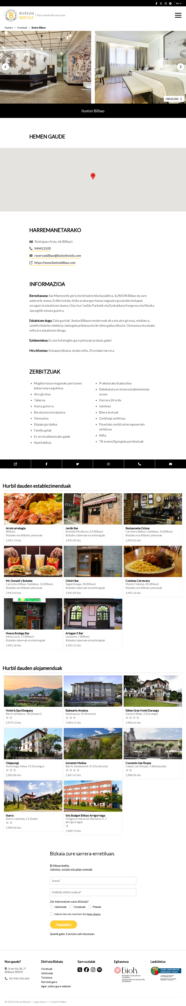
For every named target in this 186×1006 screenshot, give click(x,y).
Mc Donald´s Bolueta (19, 580)
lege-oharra (93, 914)
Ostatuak (22, 27)
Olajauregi (12, 763)
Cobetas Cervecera (138, 580)
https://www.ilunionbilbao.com (55, 263)
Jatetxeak (60, 906)
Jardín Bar (72, 528)
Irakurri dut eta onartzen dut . (77, 914)
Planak (97, 906)
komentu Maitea (76, 763)
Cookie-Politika (58, 1001)
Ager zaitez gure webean (56, 986)
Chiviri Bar (72, 580)
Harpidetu (63, 924)
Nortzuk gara (49, 981)
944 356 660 (21, 978)
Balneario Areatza (77, 710)
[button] (5, 66)
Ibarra (10, 815)
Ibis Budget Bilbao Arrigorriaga (85, 815)
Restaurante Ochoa (137, 528)
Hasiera (9, 27)
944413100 (42, 248)
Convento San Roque (138, 763)
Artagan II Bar (74, 633)
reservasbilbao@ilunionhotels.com (57, 255)
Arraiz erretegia (16, 528)
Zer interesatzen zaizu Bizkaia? (69, 901)
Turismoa (46, 977)
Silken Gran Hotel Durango (142, 710)
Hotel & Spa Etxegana (19, 710)
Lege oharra (40, 1001)
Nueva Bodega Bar (17, 633)
